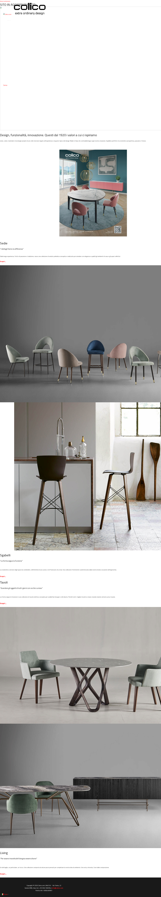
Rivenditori (10, 66)
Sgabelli (9, 33)
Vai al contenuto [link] (5, 1)
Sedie (8, 27)
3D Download (11, 72)
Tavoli (9, 40)
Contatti (9, 79)
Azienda (9, 59)
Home (9, 20)
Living (9, 46)
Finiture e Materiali (13, 53)
